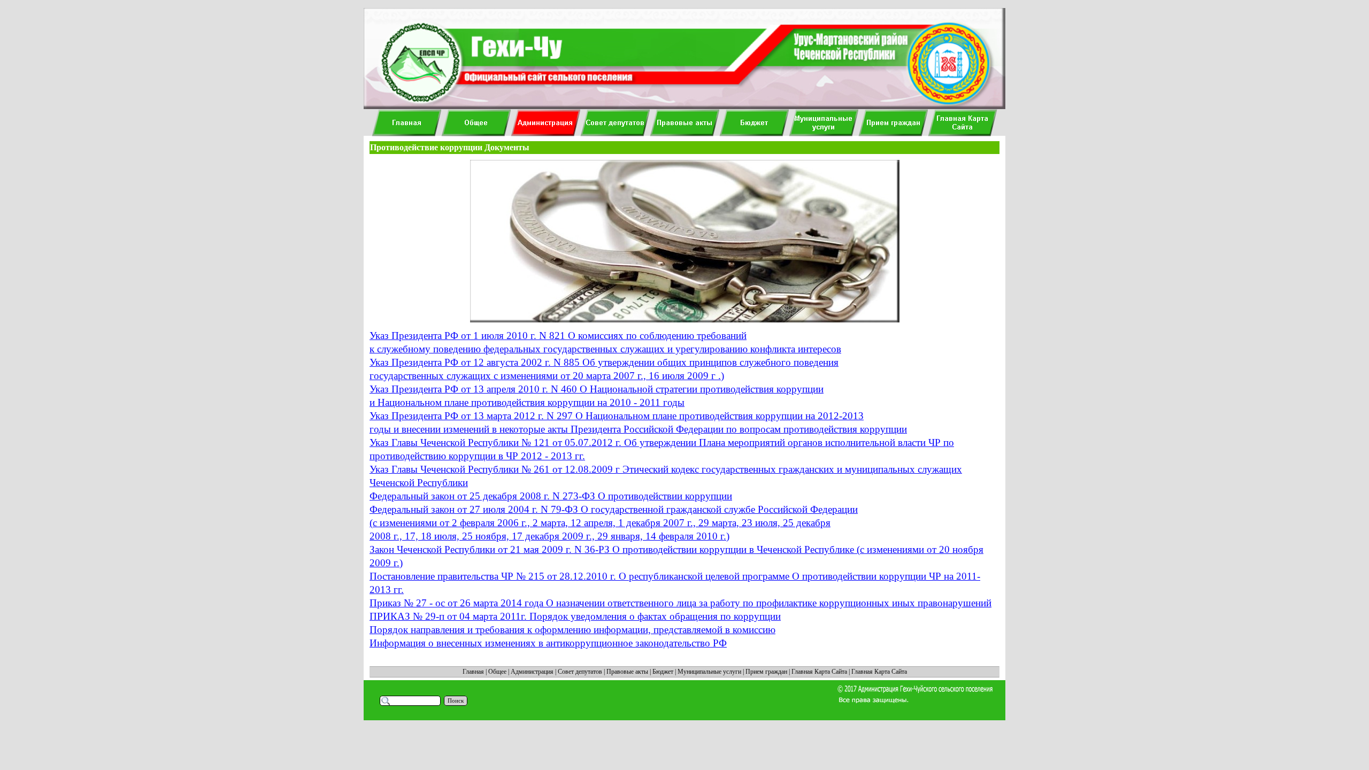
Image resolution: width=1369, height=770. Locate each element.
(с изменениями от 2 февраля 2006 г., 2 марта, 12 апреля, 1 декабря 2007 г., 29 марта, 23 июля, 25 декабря (600, 522)
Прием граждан (766, 671)
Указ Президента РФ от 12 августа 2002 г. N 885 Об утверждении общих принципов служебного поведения (604, 362)
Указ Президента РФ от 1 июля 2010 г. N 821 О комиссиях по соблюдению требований (558, 335)
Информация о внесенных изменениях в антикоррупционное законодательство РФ (548, 643)
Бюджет (662, 671)
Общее (497, 671)
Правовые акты (627, 671)
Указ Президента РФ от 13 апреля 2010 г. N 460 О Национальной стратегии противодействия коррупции (597, 389)
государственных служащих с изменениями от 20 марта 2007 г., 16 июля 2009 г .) (547, 375)
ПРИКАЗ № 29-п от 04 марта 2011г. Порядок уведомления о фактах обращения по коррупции (575, 616)
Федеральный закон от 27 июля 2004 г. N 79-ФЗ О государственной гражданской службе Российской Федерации (614, 509)
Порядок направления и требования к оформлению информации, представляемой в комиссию (572, 629)
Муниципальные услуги (709, 671)
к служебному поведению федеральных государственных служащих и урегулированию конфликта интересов (605, 349)
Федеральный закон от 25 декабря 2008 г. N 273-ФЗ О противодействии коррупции (551, 496)
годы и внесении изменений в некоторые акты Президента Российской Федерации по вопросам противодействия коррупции (638, 429)
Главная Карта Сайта (819, 671)
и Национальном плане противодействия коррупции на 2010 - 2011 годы (527, 402)
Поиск (456, 701)
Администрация (532, 671)
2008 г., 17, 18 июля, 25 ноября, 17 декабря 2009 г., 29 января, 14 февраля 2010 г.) (549, 536)
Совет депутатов (580, 671)
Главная (473, 671)
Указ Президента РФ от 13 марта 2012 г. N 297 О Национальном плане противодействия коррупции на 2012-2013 (617, 415)
